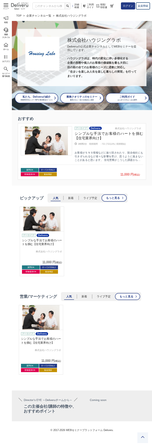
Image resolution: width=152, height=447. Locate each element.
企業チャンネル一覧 (38, 15)
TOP (19, 15)
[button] (18, 152)
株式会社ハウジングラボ (128, 128)
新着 (71, 198)
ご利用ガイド (90, 6)
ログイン (128, 5)
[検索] (67, 6)
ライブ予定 (90, 198)
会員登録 (143, 5)
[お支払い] (112, 6)
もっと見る (113, 197)
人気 (55, 198)
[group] (82, 151)
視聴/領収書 (103, 6)
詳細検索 (76, 6)
